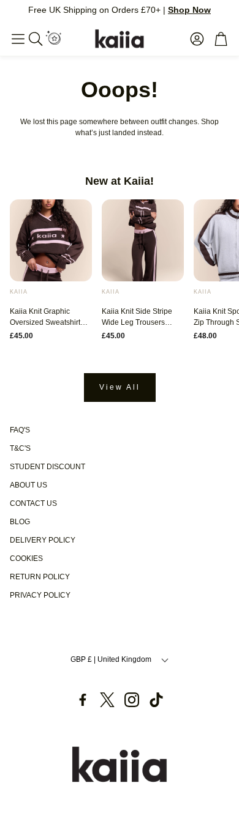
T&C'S (20, 448)
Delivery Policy (42, 540)
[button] (18, 38)
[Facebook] (82, 699)
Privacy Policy (40, 595)
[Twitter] (107, 699)
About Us (28, 485)
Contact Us (33, 503)
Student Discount (47, 466)
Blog (20, 521)
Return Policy (40, 577)
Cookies (26, 558)
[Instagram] (131, 699)
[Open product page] (51, 240)
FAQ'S (20, 430)
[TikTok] (156, 699)
